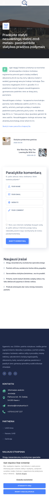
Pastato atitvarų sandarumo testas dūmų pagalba (26, 268)
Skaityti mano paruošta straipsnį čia (16, 126)
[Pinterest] (10, 373)
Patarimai (7, 53)
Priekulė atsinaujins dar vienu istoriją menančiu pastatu (23, 288)
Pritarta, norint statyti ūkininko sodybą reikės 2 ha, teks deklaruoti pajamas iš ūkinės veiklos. (24, 280)
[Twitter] (4, 373)
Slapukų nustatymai (24, 480)
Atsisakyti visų (24, 486)
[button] (45, 3)
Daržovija (8, 439)
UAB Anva (9, 428)
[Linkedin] (15, 373)
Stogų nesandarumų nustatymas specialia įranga (25, 263)
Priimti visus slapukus (24, 492)
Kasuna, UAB (10, 433)
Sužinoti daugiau (21, 474)
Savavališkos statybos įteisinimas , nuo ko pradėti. (25, 273)
